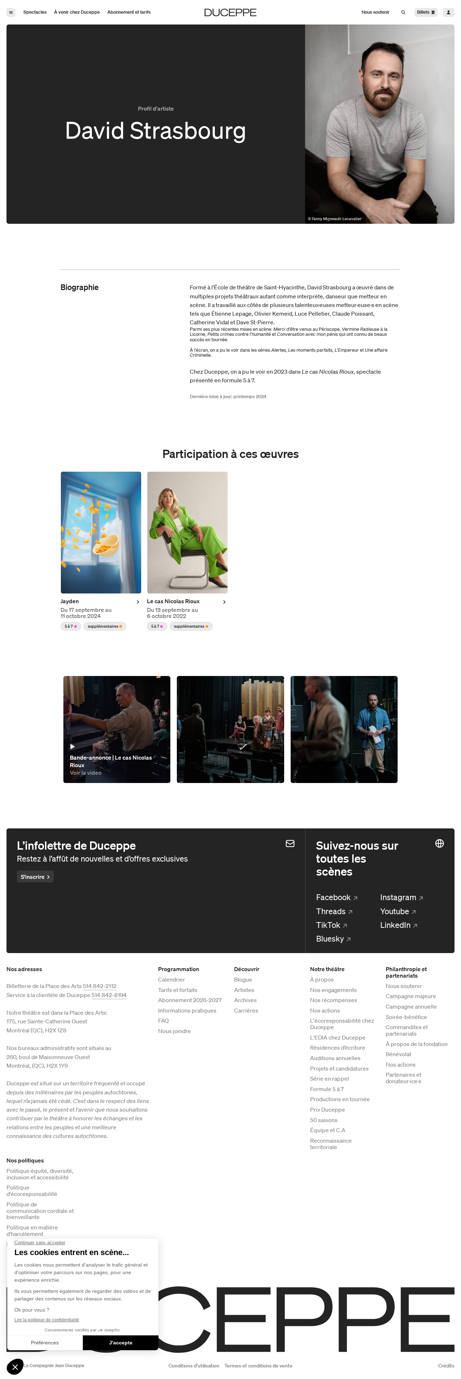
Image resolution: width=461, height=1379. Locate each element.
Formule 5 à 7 (327, 1089)
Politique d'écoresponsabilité (31, 1190)
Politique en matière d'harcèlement (32, 1230)
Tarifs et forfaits (177, 990)
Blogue (243, 980)
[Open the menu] (10, 12)
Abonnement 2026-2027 (190, 1000)
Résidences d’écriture (337, 1048)
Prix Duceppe (327, 1110)
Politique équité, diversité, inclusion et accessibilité (39, 1174)
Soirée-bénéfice (406, 1017)
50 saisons (323, 1120)
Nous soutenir (404, 986)
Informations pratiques (187, 1010)
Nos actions (325, 1010)
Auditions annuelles (335, 1058)
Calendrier (171, 980)
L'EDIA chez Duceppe (338, 1038)
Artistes (244, 990)
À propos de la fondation (417, 1044)
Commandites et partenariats (407, 1030)
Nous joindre (174, 1031)
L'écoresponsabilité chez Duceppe (342, 1024)
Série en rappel (329, 1079)
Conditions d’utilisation (194, 1365)
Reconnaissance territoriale (331, 1144)
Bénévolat (398, 1054)
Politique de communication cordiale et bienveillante (40, 1210)
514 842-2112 (99, 985)
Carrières (246, 1010)
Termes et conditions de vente (258, 1365)
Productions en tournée (340, 1099)
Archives (245, 1000)
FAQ (163, 1021)
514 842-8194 (109, 994)
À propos (322, 980)
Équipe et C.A (327, 1130)
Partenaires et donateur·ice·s (403, 1078)
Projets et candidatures (339, 1069)
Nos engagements (333, 990)
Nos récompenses (333, 1000)
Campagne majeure (411, 996)
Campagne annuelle (411, 1007)
